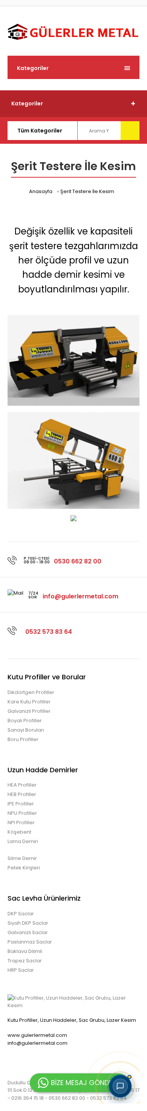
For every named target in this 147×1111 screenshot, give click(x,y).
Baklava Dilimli (25, 951)
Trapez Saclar (25, 960)
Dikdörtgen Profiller (31, 692)
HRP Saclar (21, 970)
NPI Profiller (21, 822)
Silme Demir (22, 858)
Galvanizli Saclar (28, 932)
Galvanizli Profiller (29, 711)
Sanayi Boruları (26, 730)
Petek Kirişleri (24, 867)
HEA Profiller (22, 784)
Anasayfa (40, 191)
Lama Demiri (23, 841)
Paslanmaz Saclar (30, 941)
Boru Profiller (23, 739)
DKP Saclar (21, 913)
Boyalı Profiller (25, 720)
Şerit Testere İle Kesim (87, 191)
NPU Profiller (22, 813)
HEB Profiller (22, 794)
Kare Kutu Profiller (29, 701)
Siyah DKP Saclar (28, 923)
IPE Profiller (21, 803)
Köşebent (19, 832)
